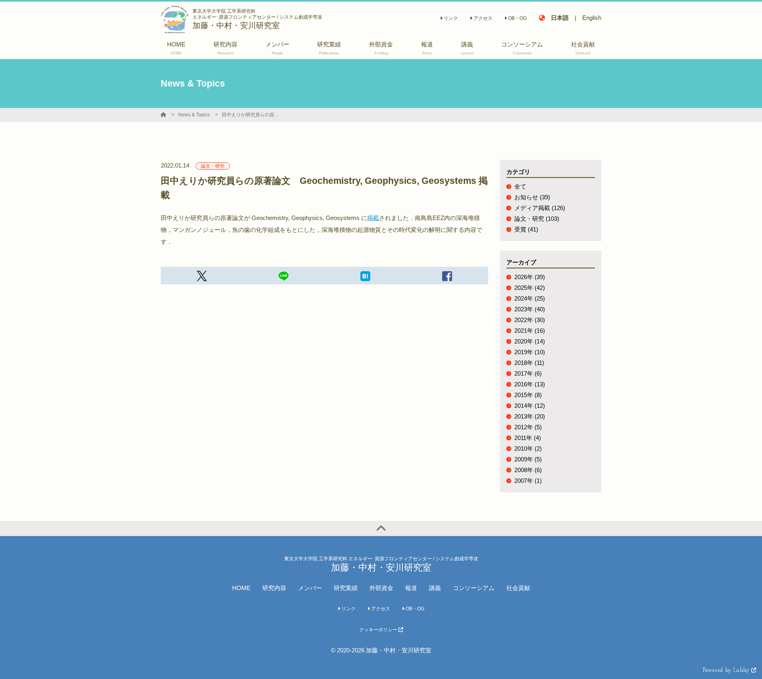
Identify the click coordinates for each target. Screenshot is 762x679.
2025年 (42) (529, 287)
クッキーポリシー (378, 630)
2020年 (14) (529, 341)
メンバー (310, 587)
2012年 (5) (528, 427)
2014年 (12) (529, 405)
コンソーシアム (474, 587)
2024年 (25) (529, 298)
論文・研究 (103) (536, 218)
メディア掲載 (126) (539, 207)
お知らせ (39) (532, 197)
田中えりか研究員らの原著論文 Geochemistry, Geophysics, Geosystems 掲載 (251, 115)
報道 (411, 587)
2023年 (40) (529, 309)
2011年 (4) (527, 437)
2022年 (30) (529, 319)
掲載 (373, 217)
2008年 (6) (528, 470)
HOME (241, 587)
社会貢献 (518, 587)
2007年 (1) (528, 480)
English (591, 17)
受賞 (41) (526, 229)
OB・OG (517, 18)
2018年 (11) (529, 362)
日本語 (560, 17)
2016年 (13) (529, 384)
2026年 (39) (529, 277)
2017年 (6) (528, 373)
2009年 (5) (528, 459)
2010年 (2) (528, 448)
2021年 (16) (529, 330)
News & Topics (194, 115)
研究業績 (346, 587)
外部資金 (381, 587)
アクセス (482, 18)
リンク (450, 18)
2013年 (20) (529, 416)
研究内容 (274, 587)
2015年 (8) (528, 395)
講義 (435, 587)
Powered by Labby (727, 670)
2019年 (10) (529, 352)
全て (520, 186)
